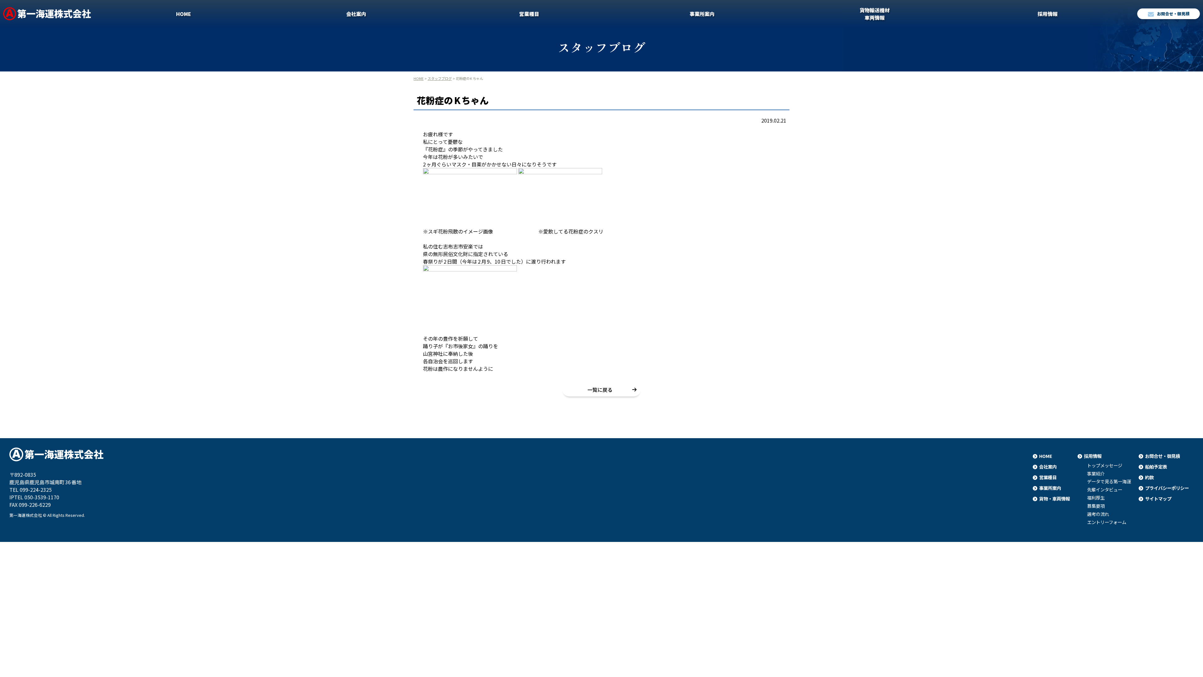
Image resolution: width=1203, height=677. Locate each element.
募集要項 (1096, 505)
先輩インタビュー (1104, 489)
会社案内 (356, 14)
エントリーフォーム (1106, 522)
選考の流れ (1098, 514)
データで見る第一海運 (1109, 481)
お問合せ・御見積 (1173, 14)
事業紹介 (1096, 473)
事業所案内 (702, 14)
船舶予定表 (1156, 466)
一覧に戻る (599, 389)
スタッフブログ (440, 78)
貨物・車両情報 (1054, 498)
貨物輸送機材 (875, 13)
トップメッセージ (1104, 465)
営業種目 (529, 14)
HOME (183, 14)
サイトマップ (1158, 498)
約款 (1149, 477)
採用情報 (1048, 14)
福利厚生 (1096, 497)
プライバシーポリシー (1167, 488)
